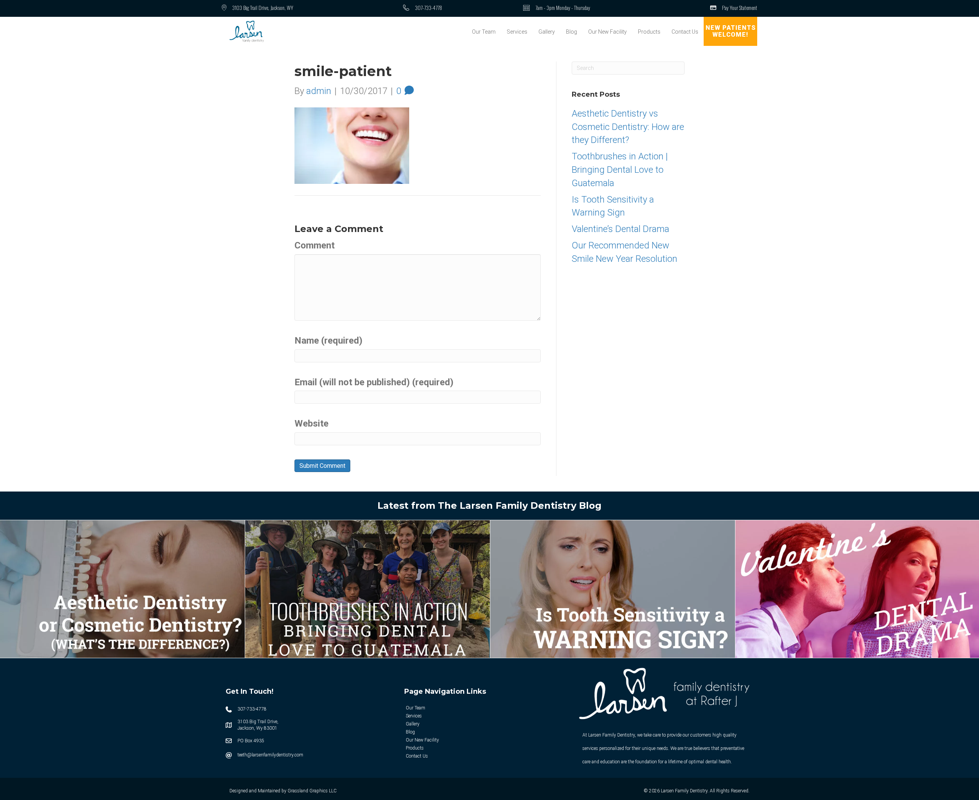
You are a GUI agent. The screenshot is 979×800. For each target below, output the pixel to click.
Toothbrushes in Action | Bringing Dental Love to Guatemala (620, 169)
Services (517, 32)
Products (649, 32)
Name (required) (328, 340)
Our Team (484, 32)
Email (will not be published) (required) (374, 382)
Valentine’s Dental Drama (620, 229)
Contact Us (685, 32)
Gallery (546, 32)
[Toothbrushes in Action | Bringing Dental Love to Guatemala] (367, 588)
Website (311, 423)
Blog (571, 32)
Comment (314, 245)
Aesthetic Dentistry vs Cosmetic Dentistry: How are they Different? (628, 127)
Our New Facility (607, 32)
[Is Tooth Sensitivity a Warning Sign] (612, 588)
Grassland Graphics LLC (312, 791)
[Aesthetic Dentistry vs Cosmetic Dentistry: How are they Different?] (122, 588)
